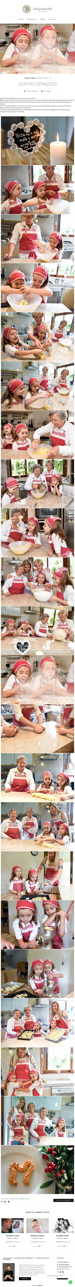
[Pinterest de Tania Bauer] (60, 1272)
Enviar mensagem (64, 1264)
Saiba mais (25, 1278)
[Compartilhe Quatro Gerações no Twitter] (5, 1202)
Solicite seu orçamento (63, 1200)
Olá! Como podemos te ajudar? (55, 1276)
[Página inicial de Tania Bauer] (38, 9)
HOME (21, 19)
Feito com (37, 1285)
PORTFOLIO (31, 19)
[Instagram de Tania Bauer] (58, 1272)
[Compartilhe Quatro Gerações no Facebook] (1, 1202)
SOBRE (42, 19)
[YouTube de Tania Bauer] (63, 1272)
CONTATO (52, 19)
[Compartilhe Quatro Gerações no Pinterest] (9, 1202)
